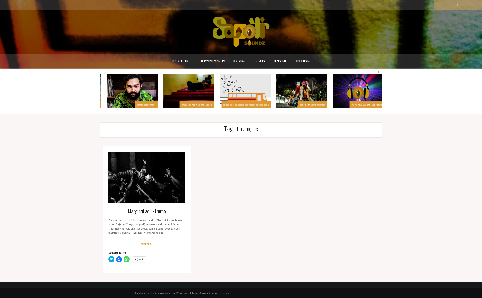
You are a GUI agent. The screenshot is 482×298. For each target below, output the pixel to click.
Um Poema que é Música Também (192, 105)
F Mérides (259, 61)
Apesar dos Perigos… (142, 105)
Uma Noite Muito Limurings (308, 105)
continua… (147, 243)
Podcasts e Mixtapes (212, 61)
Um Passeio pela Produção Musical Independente (242, 104)
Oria (201, 292)
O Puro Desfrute (182, 61)
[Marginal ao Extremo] (146, 177)
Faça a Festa (302, 61)
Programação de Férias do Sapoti (362, 105)
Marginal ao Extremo (147, 211)
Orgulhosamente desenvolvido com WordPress (161, 292)
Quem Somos (280, 61)
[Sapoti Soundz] (241, 31)
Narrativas (239, 61)
